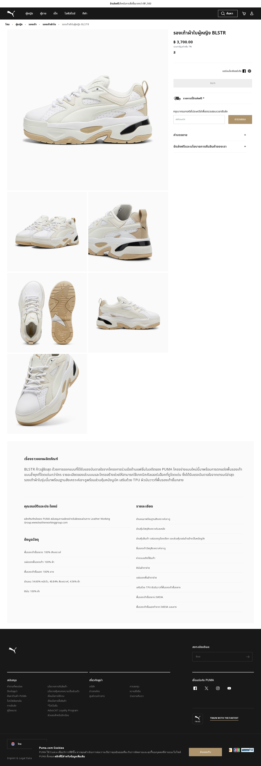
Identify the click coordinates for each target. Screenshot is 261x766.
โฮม (7, 24)
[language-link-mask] (27, 744)
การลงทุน (134, 686)
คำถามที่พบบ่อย (14, 686)
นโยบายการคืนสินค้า (57, 686)
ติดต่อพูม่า (12, 691)
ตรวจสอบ (240, 119)
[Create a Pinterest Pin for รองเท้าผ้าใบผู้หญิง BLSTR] (249, 71)
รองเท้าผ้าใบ (49, 24)
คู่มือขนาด (12, 710)
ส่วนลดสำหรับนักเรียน (58, 715)
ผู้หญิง (19, 24)
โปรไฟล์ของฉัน (14, 701)
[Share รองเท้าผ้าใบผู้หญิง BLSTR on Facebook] (244, 71)
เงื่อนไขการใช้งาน (56, 696)
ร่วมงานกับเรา (137, 696)
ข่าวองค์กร (94, 691)
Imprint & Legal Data (19, 758)
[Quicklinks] (252, 13)
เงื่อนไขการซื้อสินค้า (57, 701)
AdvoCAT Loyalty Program (63, 710)
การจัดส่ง (11, 706)
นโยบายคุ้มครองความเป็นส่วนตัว (63, 691)
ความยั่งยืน (135, 691)
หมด (212, 83)
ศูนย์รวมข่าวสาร (97, 696)
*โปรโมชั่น (53, 706)
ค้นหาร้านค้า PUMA (16, 696)
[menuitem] (29, 13)
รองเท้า (33, 24)
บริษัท (92, 686)
